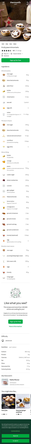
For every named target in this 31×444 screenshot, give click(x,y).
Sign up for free (15, 60)
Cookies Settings (15, 431)
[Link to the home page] (15, 3)
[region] (15, 431)
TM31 (14, 44)
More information (15, 326)
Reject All (15, 436)
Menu (3, 4)
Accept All (15, 440)
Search (27, 4)
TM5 (11, 44)
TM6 (7, 44)
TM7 (3, 44)
